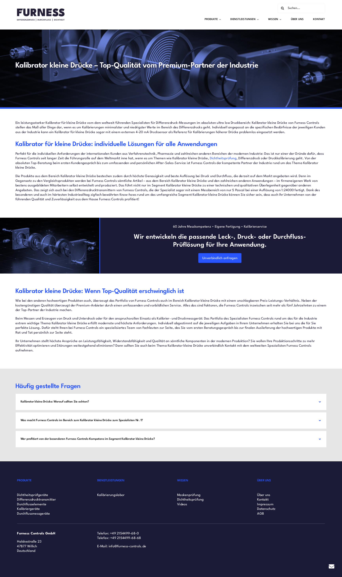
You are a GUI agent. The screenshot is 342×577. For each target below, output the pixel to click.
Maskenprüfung (189, 495)
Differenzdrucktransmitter (36, 499)
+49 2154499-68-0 (124, 533)
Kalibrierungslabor (111, 495)
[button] (171, 402)
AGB (260, 513)
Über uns (263, 495)
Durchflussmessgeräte (33, 513)
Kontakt (263, 499)
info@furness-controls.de (127, 546)
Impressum (265, 504)
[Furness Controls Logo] (41, 10)
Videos (182, 504)
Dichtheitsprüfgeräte (32, 495)
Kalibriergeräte (28, 509)
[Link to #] (331, 566)
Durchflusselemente (31, 504)
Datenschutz (266, 509)
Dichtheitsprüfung (223, 158)
